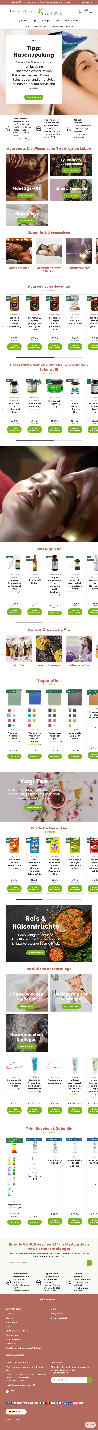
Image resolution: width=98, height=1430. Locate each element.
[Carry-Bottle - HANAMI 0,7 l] (54, 1145)
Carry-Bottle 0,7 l (34, 1177)
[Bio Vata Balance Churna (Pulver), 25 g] (14, 303)
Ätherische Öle (79, 665)
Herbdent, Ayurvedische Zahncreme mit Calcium (34, 1084)
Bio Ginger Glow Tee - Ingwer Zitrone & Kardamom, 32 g (54, 866)
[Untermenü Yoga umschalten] (37, 20)
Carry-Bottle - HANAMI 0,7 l (55, 1163)
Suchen (9, 1313)
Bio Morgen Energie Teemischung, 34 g (74, 864)
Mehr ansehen (36, 952)
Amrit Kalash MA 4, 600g (35, 405)
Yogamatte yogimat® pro (55, 736)
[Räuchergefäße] (79, 251)
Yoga (33, 20)
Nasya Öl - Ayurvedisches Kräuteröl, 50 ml (75, 584)
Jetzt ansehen (34, 97)
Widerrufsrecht (13, 1339)
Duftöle (19, 665)
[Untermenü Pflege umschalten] (61, 20)
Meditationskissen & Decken (48, 269)
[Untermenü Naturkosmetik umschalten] (79, 20)
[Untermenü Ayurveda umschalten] (28, 20)
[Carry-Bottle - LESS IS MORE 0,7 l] (75, 1145)
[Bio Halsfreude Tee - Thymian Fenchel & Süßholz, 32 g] (34, 844)
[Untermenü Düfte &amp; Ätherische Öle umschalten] (47, 26)
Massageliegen (18, 267)
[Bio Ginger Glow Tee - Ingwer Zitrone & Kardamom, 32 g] (54, 844)
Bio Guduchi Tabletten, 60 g (54, 404)
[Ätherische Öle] (79, 649)
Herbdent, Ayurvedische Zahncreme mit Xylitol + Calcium (75, 1086)
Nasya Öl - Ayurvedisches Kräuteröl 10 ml (14, 584)
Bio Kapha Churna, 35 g (75, 322)
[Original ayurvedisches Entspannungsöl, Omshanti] (54, 562)
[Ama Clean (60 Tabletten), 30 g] (14, 386)
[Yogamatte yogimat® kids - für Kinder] (34, 697)
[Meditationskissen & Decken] (49, 251)
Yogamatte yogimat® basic (14, 736)
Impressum (11, 1322)
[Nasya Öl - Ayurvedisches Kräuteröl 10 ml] (14, 562)
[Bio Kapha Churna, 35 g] (75, 303)
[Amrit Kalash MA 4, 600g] (34, 386)
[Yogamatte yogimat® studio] (75, 697)
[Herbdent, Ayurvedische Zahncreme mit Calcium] (34, 1065)
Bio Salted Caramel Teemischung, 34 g (14, 864)
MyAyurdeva (57, 1313)
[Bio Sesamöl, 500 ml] (34, 562)
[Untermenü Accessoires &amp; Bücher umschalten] (72, 26)
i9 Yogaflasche (14, 1203)
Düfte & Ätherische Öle (35, 26)
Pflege (57, 20)
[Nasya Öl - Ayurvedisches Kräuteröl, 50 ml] (75, 562)
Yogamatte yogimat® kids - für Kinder (34, 737)
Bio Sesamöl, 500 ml (34, 581)
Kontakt (10, 1318)
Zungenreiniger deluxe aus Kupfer (14, 1083)
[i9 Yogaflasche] (14, 1145)
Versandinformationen (17, 1330)
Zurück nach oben (48, 1299)
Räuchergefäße (79, 267)
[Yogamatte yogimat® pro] (54, 697)
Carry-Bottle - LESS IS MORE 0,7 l (75, 1163)
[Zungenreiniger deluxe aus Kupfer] (14, 1065)
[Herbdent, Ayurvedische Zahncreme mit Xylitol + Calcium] (75, 1065)
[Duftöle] (19, 649)
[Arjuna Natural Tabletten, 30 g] (75, 386)
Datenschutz (12, 1335)
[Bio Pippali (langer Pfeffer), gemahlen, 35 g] (54, 303)
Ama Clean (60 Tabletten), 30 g (14, 407)
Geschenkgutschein (60, 1318)
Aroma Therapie (49, 665)
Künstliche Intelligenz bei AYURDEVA (23, 1348)
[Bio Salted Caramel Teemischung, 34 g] (14, 844)
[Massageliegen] (19, 251)
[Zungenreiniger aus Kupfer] (54, 1065)
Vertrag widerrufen (15, 1354)
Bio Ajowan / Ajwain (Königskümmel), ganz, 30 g (34, 324)
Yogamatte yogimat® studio (75, 736)
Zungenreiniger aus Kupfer (55, 1081)
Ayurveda (22, 20)
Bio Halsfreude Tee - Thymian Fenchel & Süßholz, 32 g (35, 866)
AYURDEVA (15, 1419)
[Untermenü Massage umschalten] (50, 20)
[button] (90, 11)
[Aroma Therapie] (49, 649)
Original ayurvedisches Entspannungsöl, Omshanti (54, 584)
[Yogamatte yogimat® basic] (14, 697)
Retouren (10, 1343)
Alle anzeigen (49, 290)
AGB (8, 1326)
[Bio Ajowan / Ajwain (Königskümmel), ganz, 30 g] (34, 303)
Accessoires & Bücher (61, 26)
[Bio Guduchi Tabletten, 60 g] (54, 386)
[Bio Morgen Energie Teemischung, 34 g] (75, 844)
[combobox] (20, 11)
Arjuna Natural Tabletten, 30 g (75, 407)
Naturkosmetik (71, 20)
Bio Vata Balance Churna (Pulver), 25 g (14, 322)
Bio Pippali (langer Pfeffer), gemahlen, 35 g (55, 324)
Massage (45, 20)
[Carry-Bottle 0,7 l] (34, 1145)
